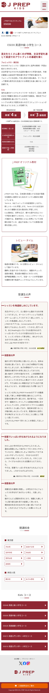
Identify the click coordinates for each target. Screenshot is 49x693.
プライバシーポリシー (28, 659)
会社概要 (16, 659)
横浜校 (42, 476)
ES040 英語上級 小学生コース (15, 605)
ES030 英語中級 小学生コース (15, 615)
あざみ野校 (40, 348)
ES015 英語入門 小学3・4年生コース (17, 636)
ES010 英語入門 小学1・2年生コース (17, 646)
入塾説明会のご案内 (25, 686)
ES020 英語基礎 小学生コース (15, 626)
